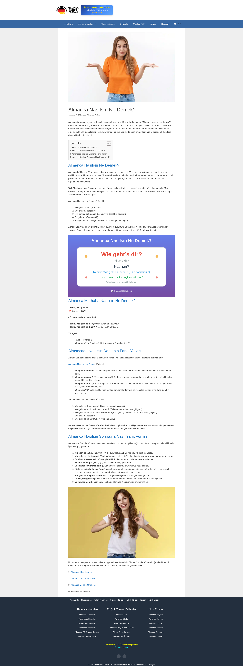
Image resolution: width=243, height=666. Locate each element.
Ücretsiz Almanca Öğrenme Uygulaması (121, 644)
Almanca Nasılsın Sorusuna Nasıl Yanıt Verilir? (91, 157)
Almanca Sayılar (156, 614)
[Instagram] (119, 656)
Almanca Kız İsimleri (121, 636)
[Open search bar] (179, 24)
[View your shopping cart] (174, 24)
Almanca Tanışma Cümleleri (84, 578)
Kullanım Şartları (101, 600)
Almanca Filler (121, 614)
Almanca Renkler (156, 619)
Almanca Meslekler (121, 623)
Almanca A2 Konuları (87, 619)
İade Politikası (132, 600)
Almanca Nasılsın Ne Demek (82, 364)
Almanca (86, 591)
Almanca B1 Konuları (87, 623)
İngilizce (153, 24)
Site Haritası (153, 600)
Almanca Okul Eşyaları (82, 572)
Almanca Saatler (156, 628)
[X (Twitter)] (124, 656)
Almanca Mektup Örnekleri (83, 585)
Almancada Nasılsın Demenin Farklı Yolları (89, 154)
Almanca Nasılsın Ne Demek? (84, 147)
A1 (81, 591)
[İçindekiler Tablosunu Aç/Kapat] (107, 143)
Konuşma (75, 591)
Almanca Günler (156, 623)
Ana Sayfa (69, 24)
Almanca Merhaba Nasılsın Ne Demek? (88, 150)
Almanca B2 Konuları (87, 628)
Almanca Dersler (108, 24)
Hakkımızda (86, 600)
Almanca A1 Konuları (87, 614)
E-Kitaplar (124, 24)
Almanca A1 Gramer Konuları (87, 632)
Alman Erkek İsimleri (121, 632)
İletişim (143, 600)
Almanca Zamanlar (156, 632)
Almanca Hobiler (156, 636)
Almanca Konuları (85, 24)
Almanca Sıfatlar (121, 619)
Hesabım (165, 24)
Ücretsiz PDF (139, 24)
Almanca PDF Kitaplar (87, 636)
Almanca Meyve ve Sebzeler (122, 628)
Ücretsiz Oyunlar (122, 647)
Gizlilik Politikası (117, 600)
